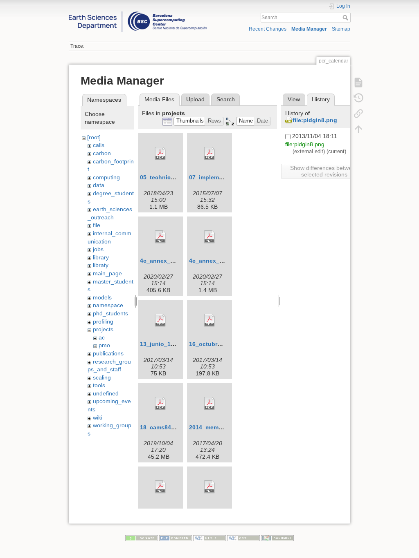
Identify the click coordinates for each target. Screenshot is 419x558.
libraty (100, 265)
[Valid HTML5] (209, 537)
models (102, 297)
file (96, 225)
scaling (102, 377)
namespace (108, 305)
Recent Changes (267, 29)
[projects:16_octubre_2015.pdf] (209, 320)
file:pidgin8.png (315, 120)
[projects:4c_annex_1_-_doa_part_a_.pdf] (160, 237)
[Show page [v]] (358, 82)
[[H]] (138, 13)
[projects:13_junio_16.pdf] (160, 320)
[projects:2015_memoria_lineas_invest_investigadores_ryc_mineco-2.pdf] (160, 487)
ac (102, 337)
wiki (97, 417)
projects (103, 329)
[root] (94, 137)
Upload (195, 99)
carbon (102, 153)
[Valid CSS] (243, 537)
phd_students (110, 313)
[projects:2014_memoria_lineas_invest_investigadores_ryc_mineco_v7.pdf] (209, 403)
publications (108, 353)
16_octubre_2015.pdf (218, 344)
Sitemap (341, 29)
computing (106, 177)
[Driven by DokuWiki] (277, 537)
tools (99, 385)
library (101, 257)
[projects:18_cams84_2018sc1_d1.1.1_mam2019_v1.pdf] (160, 403)
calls (98, 145)
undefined (106, 393)
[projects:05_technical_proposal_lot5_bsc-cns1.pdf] (160, 153)
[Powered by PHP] (175, 537)
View (294, 99)
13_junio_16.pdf (162, 344)
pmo (104, 345)
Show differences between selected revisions (324, 171)
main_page (107, 273)
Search (346, 17)
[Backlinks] (358, 113)
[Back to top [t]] (358, 128)
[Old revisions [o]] (358, 97)
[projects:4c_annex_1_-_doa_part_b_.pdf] (209, 237)
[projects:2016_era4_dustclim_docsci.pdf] (209, 487)
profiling (103, 321)
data (98, 185)
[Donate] (141, 537)
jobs (98, 249)
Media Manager (309, 29)
